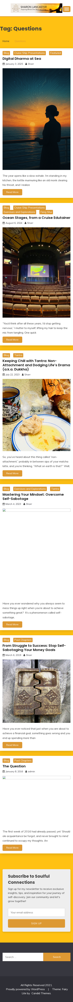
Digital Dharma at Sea (22, 58)
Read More (12, 192)
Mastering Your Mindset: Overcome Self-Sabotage (33, 496)
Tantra (18, 355)
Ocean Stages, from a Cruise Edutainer (36, 217)
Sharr (31, 63)
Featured (55, 53)
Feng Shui (46, 212)
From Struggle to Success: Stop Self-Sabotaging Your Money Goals (34, 647)
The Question (14, 766)
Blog (6, 53)
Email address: (36, 912)
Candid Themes (41, 993)
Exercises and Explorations (19, 212)
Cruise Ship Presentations (29, 53)
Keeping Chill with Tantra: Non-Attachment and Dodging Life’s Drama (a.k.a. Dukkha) (36, 365)
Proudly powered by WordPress (25, 989)
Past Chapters (23, 640)
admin (31, 771)
